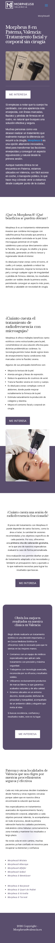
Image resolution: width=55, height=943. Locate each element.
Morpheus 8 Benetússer (19, 875)
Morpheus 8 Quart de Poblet (22, 889)
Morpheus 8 (35, 140)
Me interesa (18, 94)
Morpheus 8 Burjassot (18, 885)
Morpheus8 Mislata (17, 860)
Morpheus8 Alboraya (18, 864)
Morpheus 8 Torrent (17, 897)
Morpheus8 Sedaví (17, 871)
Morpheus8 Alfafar (17, 868)
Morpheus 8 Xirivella (18, 893)
